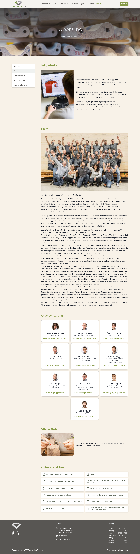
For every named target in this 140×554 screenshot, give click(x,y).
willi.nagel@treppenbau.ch (55, 393)
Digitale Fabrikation (87, 4)
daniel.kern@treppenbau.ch (55, 365)
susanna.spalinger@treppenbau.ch (55, 338)
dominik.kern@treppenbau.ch (84, 365)
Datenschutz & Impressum (117, 550)
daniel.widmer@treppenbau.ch (84, 393)
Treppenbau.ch (17, 550)
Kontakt (124, 4)
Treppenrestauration (62, 4)
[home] (19, 4)
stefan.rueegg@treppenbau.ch (114, 365)
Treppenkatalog (46, 4)
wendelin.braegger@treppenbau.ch (84, 338)
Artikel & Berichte (21, 85)
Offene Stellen (19, 80)
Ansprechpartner (21, 76)
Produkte (74, 4)
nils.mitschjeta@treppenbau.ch (114, 393)
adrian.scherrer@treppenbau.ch (114, 338)
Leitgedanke (19, 66)
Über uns (99, 4)
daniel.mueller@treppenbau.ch (85, 416)
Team (16, 71)
